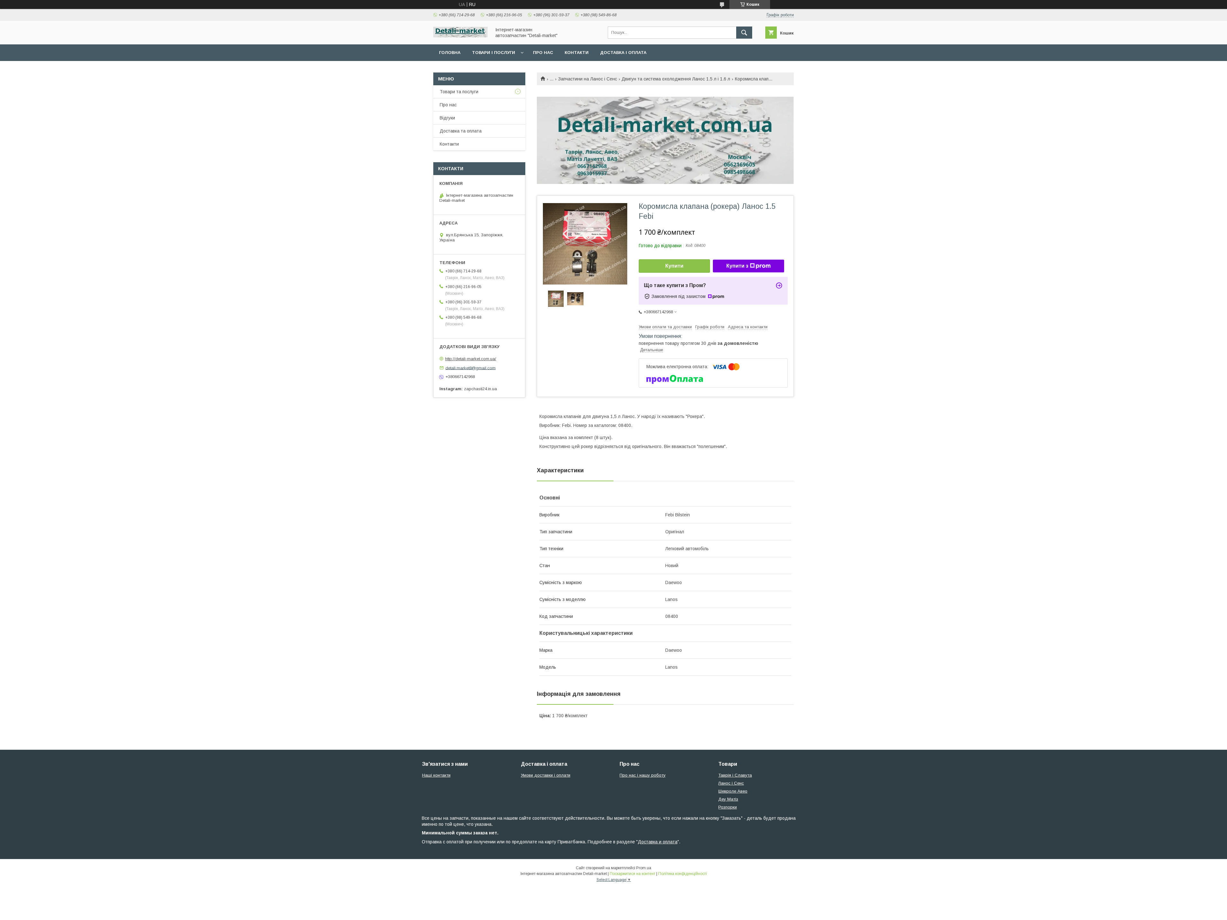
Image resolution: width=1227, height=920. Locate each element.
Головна (449, 52)
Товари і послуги (493, 52)
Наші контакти (436, 775)
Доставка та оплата (461, 130)
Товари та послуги (459, 91)
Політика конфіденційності (682, 873)
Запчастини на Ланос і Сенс (587, 78)
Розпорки (727, 807)
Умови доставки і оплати (545, 775)
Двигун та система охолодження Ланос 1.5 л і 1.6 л (675, 78)
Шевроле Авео (732, 791)
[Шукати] (744, 33)
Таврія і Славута (735, 775)
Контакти (577, 52)
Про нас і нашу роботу (643, 775)
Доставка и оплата (657, 841)
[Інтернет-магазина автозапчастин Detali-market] (460, 35)
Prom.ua (643, 868)
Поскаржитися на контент (632, 873)
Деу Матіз (728, 799)
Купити (674, 266)
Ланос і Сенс (731, 783)
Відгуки (447, 117)
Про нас (543, 52)
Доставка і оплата (623, 52)
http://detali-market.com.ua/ (470, 358)
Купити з (737, 266)
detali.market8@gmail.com (470, 367)
